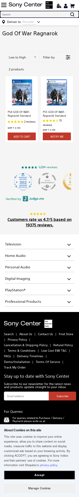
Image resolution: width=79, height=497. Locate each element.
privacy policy (48, 465)
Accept (39, 475)
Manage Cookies (39, 488)
